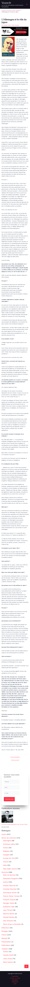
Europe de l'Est (9, 858)
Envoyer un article (15, 978)
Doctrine (5, 872)
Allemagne (7, 841)
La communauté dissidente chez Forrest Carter (14, 824)
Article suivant (15, 760)
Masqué (4, 938)
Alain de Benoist (9, 875)
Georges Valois (8, 903)
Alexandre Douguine (10, 878)
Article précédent (15, 757)
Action (4, 834)
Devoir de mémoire (9, 838)
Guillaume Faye (8, 907)
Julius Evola (7, 959)
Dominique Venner (10, 892)
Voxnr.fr (6, 2)
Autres (5, 848)
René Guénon (8, 962)
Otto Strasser (8, 921)
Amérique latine (9, 844)
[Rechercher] (26, 966)
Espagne (6, 855)
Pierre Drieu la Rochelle (12, 924)
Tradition (5, 949)
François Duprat (9, 900)
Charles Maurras (9, 885)
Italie (5, 865)
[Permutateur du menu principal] (26, 4)
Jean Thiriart (7, 910)
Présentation (6, 942)
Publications (6, 945)
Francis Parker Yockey (11, 896)
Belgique (6, 851)
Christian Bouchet (9, 889)
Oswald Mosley (8, 917)
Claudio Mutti (8, 955)
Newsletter (15, 980)
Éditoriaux (5, 928)
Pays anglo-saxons (10, 869)
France (5, 862)
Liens (15, 983)
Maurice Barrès (8, 914)
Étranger (5, 931)
